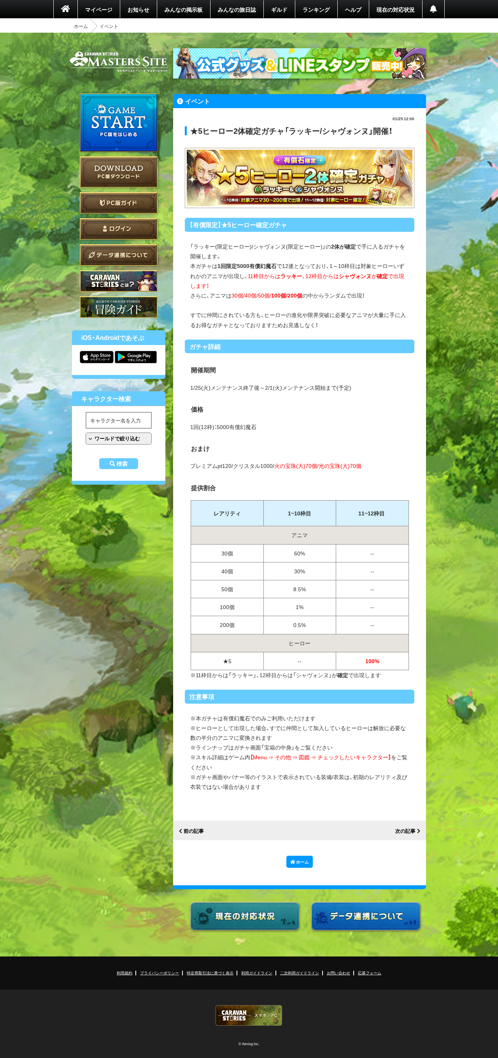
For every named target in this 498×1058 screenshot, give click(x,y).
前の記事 (194, 831)
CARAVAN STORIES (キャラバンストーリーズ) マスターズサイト (118, 61)
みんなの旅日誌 (237, 9)
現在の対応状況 (396, 9)
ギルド (279, 9)
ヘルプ (353, 9)
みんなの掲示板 (184, 9)
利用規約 (124, 973)
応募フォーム (369, 973)
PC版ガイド (119, 203)
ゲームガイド (119, 307)
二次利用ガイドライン (299, 973)
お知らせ (138, 9)
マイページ (98, 9)
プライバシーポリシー (159, 973)
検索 (122, 463)
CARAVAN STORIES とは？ (119, 281)
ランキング (316, 9)
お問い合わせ (338, 973)
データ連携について (119, 255)
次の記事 (405, 831)
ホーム (81, 26)
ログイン (119, 229)
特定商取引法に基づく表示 (210, 973)
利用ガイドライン (256, 973)
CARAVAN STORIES (249, 1015)
